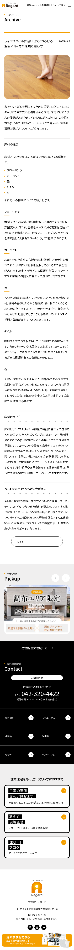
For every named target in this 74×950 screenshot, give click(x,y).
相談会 (8, 736)
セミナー (9, 754)
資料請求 (9, 717)
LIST (20, 541)
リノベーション (49, 754)
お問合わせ (37, 677)
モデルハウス (48, 717)
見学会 (45, 736)
